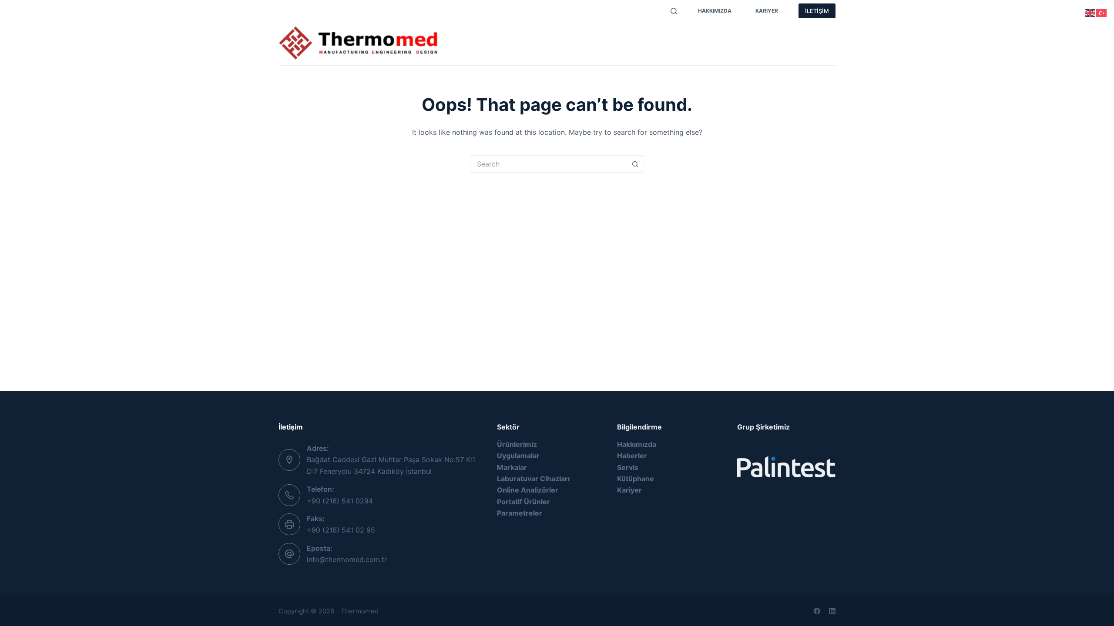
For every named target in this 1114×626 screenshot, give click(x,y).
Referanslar (474, 52)
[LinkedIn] (832, 611)
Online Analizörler (527, 490)
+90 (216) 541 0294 (340, 500)
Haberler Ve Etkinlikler (753, 34)
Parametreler (579, 34)
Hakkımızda (714, 10)
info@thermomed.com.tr (347, 559)
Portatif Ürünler (523, 501)
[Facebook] (817, 611)
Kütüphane (635, 478)
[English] (1090, 12)
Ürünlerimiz (474, 34)
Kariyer (766, 10)
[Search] (674, 11)
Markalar (525, 34)
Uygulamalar (639, 34)
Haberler (632, 455)
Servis (688, 34)
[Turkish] (1101, 12)
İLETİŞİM (817, 10)
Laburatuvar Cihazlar (532, 478)
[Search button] (635, 164)
